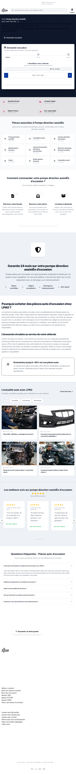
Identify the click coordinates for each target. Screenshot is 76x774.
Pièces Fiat (13, 31)
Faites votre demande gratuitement (39, 223)
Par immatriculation (22, 69)
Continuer (37, 82)
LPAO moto (6, 724)
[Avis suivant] (74, 520)
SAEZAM (56, 762)
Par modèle (56, 69)
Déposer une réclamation (19, 730)
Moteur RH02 (7, 700)
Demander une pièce (14, 38)
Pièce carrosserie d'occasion (12, 702)
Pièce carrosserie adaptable (12, 722)
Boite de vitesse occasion (36, 3)
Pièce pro (23, 3)
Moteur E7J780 (7, 698)
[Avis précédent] (2, 520)
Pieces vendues (10, 3)
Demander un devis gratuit (28, 631)
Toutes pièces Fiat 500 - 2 (12, 29)
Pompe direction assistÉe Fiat (33, 29)
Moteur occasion (29, 3)
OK (64, 10)
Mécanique (37, 400)
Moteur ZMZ (6, 695)
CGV (3, 744)
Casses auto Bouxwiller (10, 712)
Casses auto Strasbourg (11, 715)
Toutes (5, 400)
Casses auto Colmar (9, 717)
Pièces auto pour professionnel (13, 719)
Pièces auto (3, 3)
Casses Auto (17, 3)
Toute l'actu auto (65, 391)
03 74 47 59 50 (61, 3)
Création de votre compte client (12, 750)
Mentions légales (7, 740)
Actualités (15, 400)
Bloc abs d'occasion (9, 693)
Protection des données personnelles (13, 747)
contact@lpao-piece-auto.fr (13, 667)
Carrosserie (26, 400)
